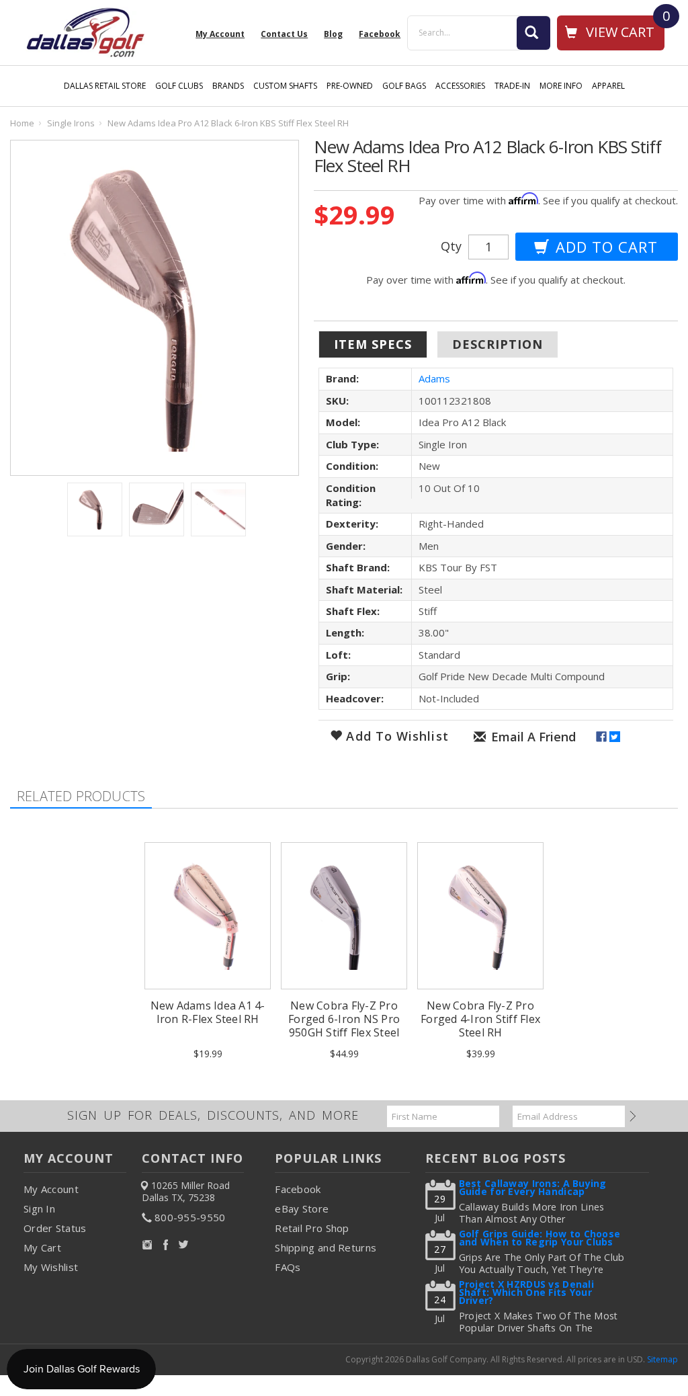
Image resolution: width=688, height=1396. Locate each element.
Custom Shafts (285, 85)
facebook (379, 34)
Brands (228, 85)
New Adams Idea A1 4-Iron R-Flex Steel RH (207, 1012)
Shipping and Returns (325, 1247)
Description (497, 344)
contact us (284, 34)
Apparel (608, 85)
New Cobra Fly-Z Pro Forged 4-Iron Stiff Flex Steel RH (480, 1019)
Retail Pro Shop (312, 1228)
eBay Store (302, 1208)
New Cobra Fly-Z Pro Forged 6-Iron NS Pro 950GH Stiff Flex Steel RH (344, 1026)
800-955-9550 (190, 1217)
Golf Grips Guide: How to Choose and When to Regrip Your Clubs (540, 1239)
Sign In (39, 1208)
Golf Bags (404, 85)
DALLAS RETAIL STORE (105, 85)
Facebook (297, 1189)
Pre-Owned (350, 85)
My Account (220, 34)
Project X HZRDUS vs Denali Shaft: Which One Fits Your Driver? (526, 1293)
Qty (451, 246)
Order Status (55, 1228)
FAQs (287, 1267)
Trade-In (512, 85)
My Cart (42, 1247)
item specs (373, 344)
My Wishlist (51, 1267)
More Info (561, 85)
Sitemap (662, 1359)
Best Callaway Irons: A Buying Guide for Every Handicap (533, 1189)
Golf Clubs (179, 85)
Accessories (460, 85)
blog (333, 34)
